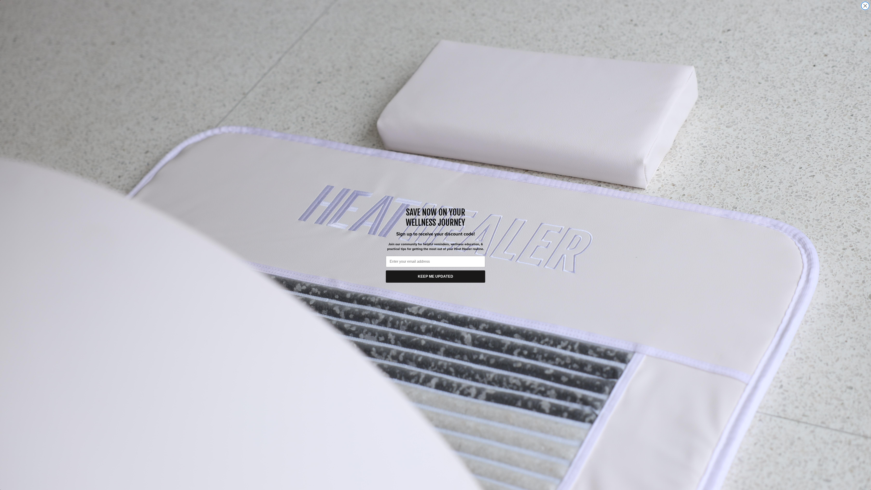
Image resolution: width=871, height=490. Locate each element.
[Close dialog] (865, 6)
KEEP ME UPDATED (435, 276)
